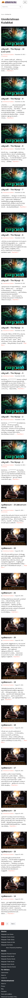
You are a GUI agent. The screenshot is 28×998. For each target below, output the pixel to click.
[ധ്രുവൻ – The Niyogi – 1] (14, 449)
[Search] (20, 6)
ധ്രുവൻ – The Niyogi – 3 (12, 373)
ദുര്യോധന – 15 (8, 851)
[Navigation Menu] (25, 2)
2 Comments (4, 56)
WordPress (19, 947)
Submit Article (4, 972)
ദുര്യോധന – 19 (8, 682)
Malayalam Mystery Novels (8, 959)
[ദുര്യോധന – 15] (14, 840)
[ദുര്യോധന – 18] (14, 713)
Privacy (3, 986)
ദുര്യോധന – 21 (8, 593)
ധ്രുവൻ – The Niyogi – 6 (12, 235)
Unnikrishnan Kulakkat (8, 54)
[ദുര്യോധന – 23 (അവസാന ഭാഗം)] (14, 493)
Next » (13, 923)
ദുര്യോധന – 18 (8, 725)
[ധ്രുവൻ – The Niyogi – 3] (14, 360)
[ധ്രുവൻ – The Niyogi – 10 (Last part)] (14, 36)
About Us (3, 975)
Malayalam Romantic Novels (8, 953)
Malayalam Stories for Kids (8, 942)
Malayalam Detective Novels (8, 967)
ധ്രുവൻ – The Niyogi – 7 (12, 190)
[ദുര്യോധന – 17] (14, 756)
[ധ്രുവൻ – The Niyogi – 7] (14, 177)
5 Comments (4, 512)
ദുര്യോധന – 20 (8, 637)
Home (2, 14)
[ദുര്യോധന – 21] (14, 581)
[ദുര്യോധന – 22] (14, 536)
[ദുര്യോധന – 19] (14, 670)
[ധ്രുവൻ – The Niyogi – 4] (14, 315)
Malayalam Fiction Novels (7, 956)
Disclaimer (4, 991)
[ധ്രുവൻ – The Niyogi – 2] (14, 404)
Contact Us (4, 977)
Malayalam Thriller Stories (7, 939)
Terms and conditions (6, 994)
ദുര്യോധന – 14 (8, 896)
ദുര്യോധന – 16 (8, 811)
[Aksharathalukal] (9, 2)
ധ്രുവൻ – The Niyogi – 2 (12, 417)
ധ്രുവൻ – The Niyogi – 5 (12, 280)
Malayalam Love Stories (7, 934)
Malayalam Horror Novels (7, 964)
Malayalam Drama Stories (7, 937)
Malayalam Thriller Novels (7, 961)
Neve (7, 947)
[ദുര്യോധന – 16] (14, 799)
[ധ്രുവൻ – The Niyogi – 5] (14, 268)
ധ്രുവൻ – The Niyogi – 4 (12, 328)
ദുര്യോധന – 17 (8, 768)
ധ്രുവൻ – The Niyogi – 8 (12, 146)
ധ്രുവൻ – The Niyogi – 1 (12, 462)
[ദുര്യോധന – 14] (14, 884)
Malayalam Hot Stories (7, 945)
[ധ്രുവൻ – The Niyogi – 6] (14, 222)
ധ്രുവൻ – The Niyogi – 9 (12, 99)
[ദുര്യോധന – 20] (14, 626)
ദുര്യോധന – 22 (8, 548)
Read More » (10, 70)
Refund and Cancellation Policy (9, 996)
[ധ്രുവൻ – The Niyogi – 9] (14, 86)
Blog (2, 988)
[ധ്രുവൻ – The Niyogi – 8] (14, 133)
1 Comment (4, 466)
